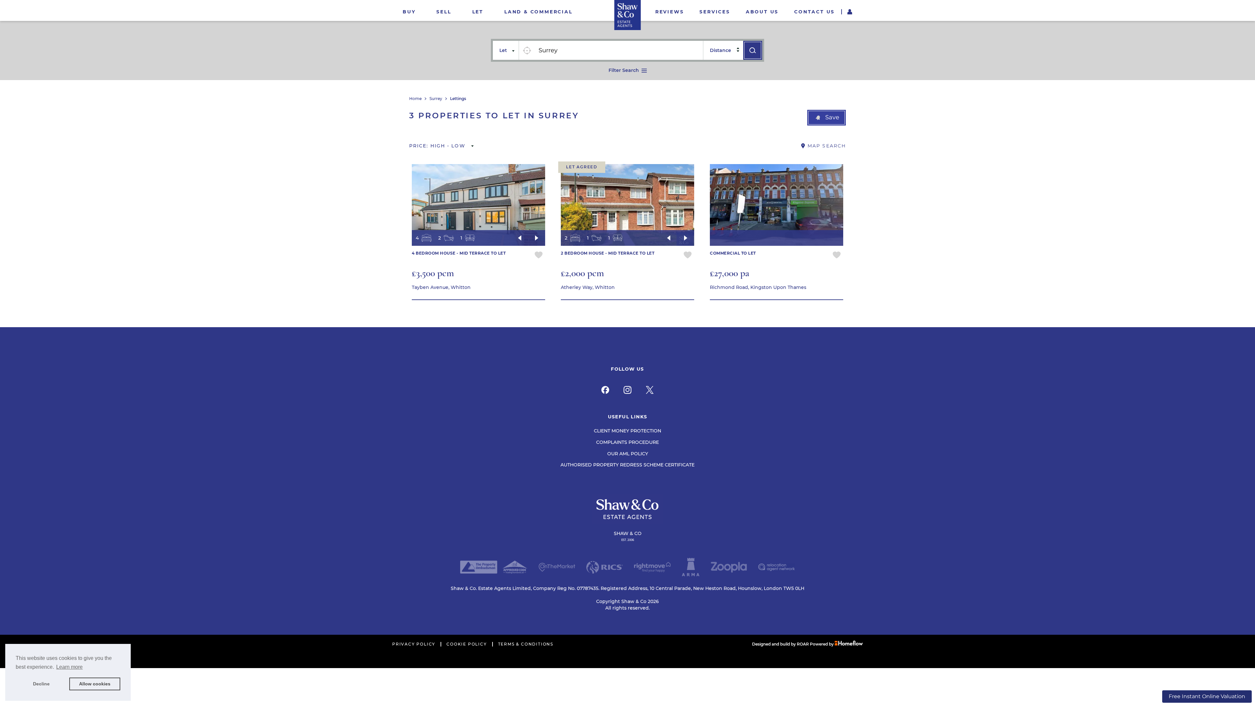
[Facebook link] (605, 390)
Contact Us (814, 12)
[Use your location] (527, 50)
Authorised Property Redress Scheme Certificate (627, 465)
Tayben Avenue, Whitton (441, 287)
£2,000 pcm (582, 273)
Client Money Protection (627, 431)
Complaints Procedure (627, 442)
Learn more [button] (69, 667)
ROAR (803, 644)
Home (415, 98)
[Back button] (519, 238)
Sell (443, 12)
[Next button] (536, 238)
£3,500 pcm (433, 273)
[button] (826, 118)
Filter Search (624, 70)
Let (477, 12)
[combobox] (619, 50)
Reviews (669, 12)
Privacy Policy (413, 644)
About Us (762, 12)
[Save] (539, 256)
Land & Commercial (538, 12)
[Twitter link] (650, 390)
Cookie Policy (466, 644)
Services (714, 12)
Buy (409, 12)
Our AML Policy (627, 454)
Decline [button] (41, 683)
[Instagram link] (627, 390)
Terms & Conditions (525, 644)
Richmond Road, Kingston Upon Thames (758, 287)
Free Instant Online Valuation (1207, 696)
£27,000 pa (729, 273)
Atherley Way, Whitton (588, 287)
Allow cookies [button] (94, 683)
